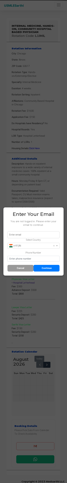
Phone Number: (33, 252)
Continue (47, 268)
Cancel (20, 268)
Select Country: (33, 240)
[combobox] (30, 246)
